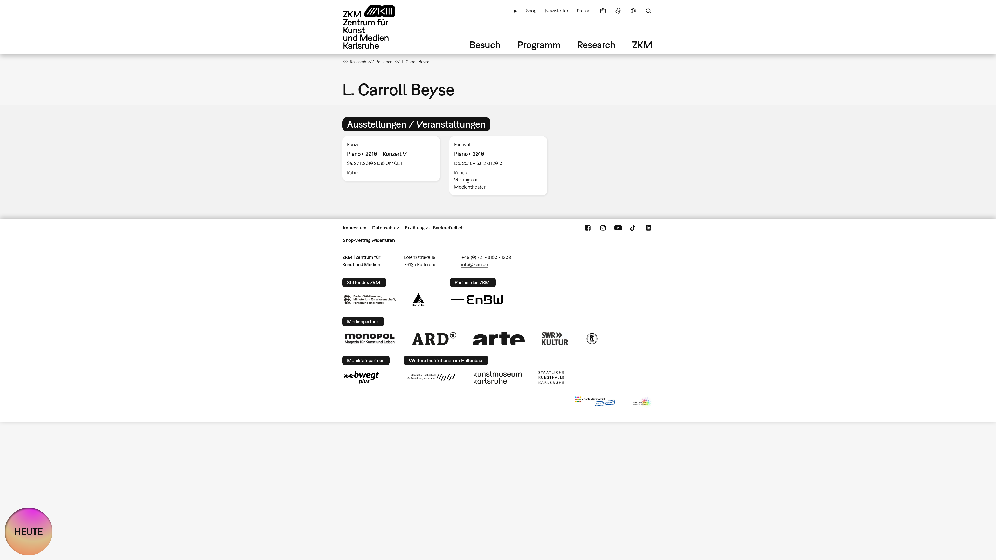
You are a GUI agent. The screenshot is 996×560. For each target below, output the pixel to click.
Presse (583, 10)
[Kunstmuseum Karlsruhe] (498, 377)
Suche (648, 11)
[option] (391, 158)
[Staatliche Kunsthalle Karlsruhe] (551, 377)
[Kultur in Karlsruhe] (591, 338)
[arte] (499, 338)
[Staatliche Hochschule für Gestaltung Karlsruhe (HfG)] (431, 377)
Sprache (633, 11)
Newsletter (556, 10)
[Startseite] (376, 27)
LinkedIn (648, 228)
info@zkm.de (474, 264)
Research (596, 44)
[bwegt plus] (361, 377)
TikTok (633, 228)
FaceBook (588, 228)
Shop (531, 10)
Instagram (603, 228)
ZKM (642, 44)
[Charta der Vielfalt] (595, 402)
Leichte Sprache (603, 11)
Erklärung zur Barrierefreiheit (434, 227)
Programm (539, 44)
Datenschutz (385, 227)
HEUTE (29, 531)
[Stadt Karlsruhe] (418, 299)
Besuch (485, 44)
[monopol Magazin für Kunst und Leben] (370, 339)
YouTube (618, 228)
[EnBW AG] (477, 299)
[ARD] (434, 338)
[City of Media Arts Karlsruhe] (642, 402)
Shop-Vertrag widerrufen (369, 240)
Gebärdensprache (618, 11)
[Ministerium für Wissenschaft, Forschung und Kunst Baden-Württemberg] (370, 299)
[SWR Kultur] (555, 338)
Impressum (354, 227)
